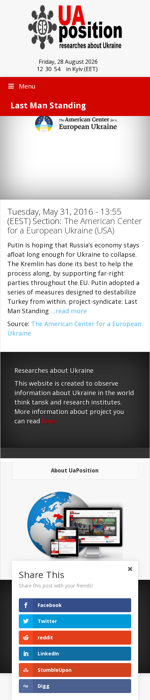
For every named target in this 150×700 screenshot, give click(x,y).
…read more (69, 311)
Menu (27, 86)
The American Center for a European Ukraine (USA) (74, 225)
